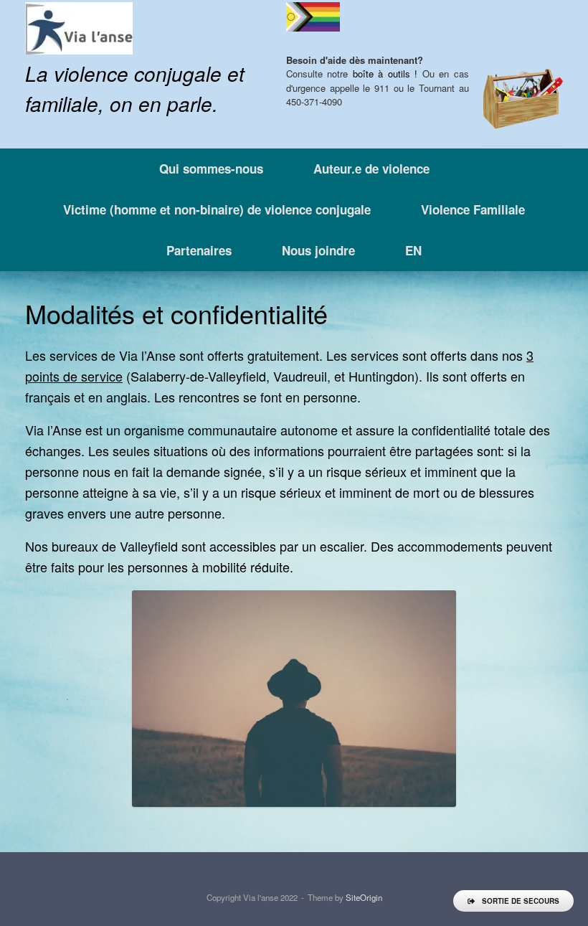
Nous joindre (318, 250)
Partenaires (199, 250)
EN (413, 250)
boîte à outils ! (385, 73)
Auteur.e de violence (371, 168)
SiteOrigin (364, 897)
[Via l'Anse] (79, 28)
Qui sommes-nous (211, 168)
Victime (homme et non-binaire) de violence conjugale (217, 209)
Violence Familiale (473, 209)
